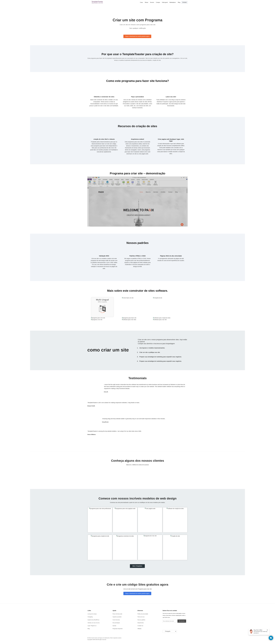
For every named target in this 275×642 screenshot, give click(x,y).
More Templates (137, 566)
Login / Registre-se (92, 625)
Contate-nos (140, 625)
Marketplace (173, 2)
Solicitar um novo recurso (94, 622)
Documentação (116, 622)
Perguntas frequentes (118, 628)
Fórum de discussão (117, 613)
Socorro (152, 2)
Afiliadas (139, 628)
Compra (158, 2)
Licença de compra (92, 613)
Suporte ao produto (117, 616)
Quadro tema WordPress (93, 619)
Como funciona (116, 619)
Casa (141, 2)
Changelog (90, 616)
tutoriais (114, 625)
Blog (179, 2)
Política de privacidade (143, 613)
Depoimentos (141, 622)
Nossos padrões (141, 619)
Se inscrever (182, 621)
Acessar (184, 2)
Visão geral (165, 2)
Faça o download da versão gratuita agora (137, 36)
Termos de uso (141, 616)
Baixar (146, 2)
